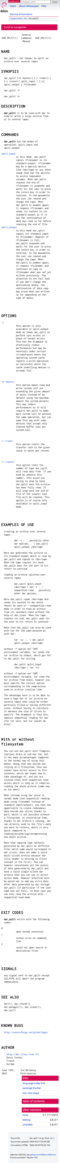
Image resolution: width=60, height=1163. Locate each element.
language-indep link (34, 1083)
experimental (16, 18)
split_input (8, 153)
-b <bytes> (7, 381)
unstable (27, 1124)
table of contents (34, 1101)
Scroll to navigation (15, 27)
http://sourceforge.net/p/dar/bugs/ (26, 1032)
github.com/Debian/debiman (43, 1155)
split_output (9, 227)
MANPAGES (14, 1)
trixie (25, 1114)
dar (25, 18)
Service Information (21, 14)
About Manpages (29, 6)
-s (2, 322)
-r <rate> (7, 441)
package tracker (32, 1088)
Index (13, 6)
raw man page (31, 1092)
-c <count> (7, 461)
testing (26, 1119)
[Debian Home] (4, 6)
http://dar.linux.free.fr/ (23, 1054)
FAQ (43, 6)
